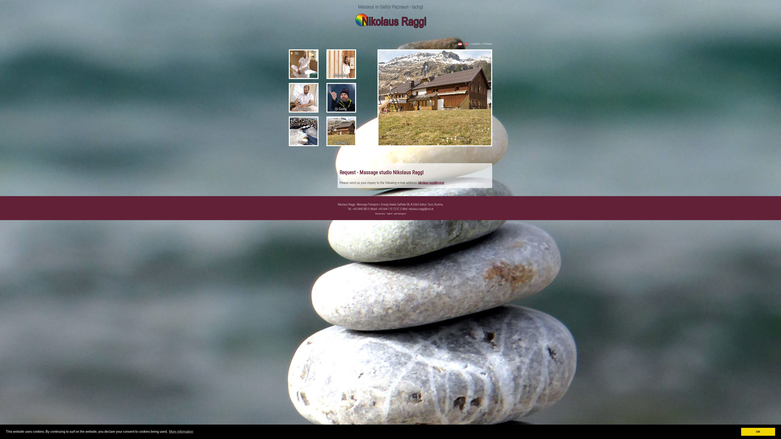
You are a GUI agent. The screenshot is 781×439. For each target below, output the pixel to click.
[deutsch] (460, 45)
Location (476, 43)
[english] (467, 45)
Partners (487, 43)
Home (303, 75)
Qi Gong (341, 108)
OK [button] (758, 431)
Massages (303, 108)
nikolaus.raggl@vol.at (431, 183)
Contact (341, 142)
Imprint (389, 214)
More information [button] (181, 431)
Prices (303, 142)
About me (340, 75)
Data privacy (380, 214)
